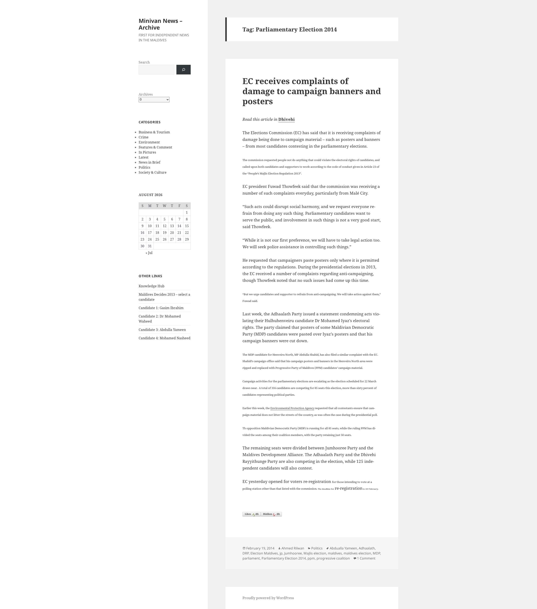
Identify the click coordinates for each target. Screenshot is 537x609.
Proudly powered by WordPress (268, 598)
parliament (251, 558)
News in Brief (149, 162)
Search (144, 62)
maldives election (357, 553)
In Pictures (147, 152)
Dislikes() (271, 513)
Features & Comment (155, 147)
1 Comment (366, 558)
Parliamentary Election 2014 (284, 558)
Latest (144, 157)
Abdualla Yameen (343, 548)
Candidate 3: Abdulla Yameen (162, 329)
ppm (311, 558)
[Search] (183, 69)
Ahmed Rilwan (293, 548)
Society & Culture (153, 172)
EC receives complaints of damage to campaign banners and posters (311, 91)
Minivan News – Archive (160, 24)
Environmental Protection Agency (292, 408)
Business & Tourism (154, 132)
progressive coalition (333, 558)
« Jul (149, 252)
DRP (245, 553)
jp (281, 553)
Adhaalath (367, 548)
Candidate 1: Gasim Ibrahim (161, 308)
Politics (144, 167)
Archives (146, 94)
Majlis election (315, 553)
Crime (144, 137)
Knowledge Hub (151, 286)
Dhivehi (286, 119)
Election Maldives (264, 553)
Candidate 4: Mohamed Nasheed (164, 338)
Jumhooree (293, 553)
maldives (335, 553)
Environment (149, 142)
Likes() (251, 513)
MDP (376, 553)
